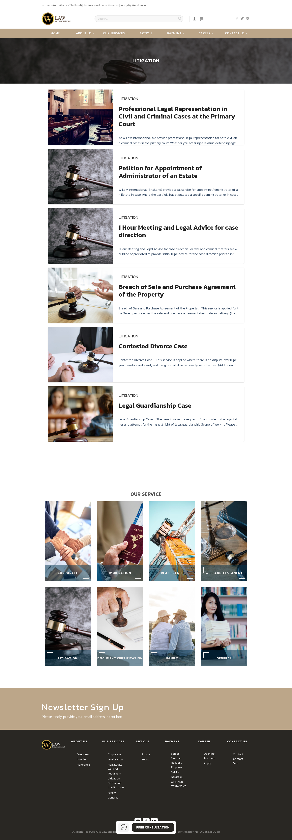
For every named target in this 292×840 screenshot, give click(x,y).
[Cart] (201, 18)
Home (55, 33)
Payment (174, 33)
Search (146, 759)
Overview (83, 754)
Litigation (114, 778)
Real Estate (115, 765)
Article (146, 33)
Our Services (114, 33)
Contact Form (238, 761)
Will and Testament (114, 771)
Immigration (115, 759)
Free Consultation (152, 827)
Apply (207, 763)
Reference (83, 765)
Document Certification (116, 785)
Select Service (176, 756)
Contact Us (235, 33)
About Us (84, 33)
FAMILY (175, 772)
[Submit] (179, 18)
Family (112, 793)
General (113, 798)
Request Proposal (177, 765)
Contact (238, 754)
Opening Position (209, 756)
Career (205, 33)
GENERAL (177, 777)
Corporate (114, 754)
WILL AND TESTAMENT (178, 784)
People (81, 759)
